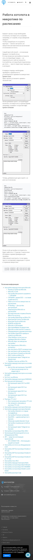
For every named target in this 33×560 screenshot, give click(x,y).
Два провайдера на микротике (18, 327)
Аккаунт (20, 2)
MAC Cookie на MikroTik (16, 355)
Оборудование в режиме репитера (19, 331)
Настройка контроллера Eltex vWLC (16, 431)
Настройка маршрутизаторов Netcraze (18, 407)
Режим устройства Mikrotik (17, 289)
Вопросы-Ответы (7, 532)
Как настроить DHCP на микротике (20, 349)
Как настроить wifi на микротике (19, 351)
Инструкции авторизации (13, 381)
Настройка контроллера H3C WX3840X (17, 467)
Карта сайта (6, 542)
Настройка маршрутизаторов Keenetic (17, 409)
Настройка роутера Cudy (13, 473)
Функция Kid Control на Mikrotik (18, 319)
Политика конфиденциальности (11, 540)
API (3, 535)
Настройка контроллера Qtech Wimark (17, 465)
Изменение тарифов (7, 510)
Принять (6, 555)
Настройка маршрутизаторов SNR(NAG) (18, 379)
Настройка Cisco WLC (12, 461)
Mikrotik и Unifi (13, 291)
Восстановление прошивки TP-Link (20, 401)
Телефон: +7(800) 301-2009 (11, 491)
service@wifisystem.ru (10, 494)
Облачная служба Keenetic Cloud (18, 421)
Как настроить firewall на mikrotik (19, 353)
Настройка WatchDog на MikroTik (19, 317)
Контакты (5, 529)
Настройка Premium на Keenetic (18, 415)
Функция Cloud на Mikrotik (17, 321)
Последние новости (9, 506)
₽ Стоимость (11, 2)
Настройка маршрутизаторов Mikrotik (17, 288)
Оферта (5, 537)
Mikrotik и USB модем (15, 325)
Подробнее (20, 552)
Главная (5, 527)
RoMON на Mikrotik (14, 323)
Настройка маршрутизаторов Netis (16, 463)
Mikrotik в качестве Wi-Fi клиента (19, 329)
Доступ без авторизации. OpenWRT (20, 367)
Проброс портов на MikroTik (17, 361)
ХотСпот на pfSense (11, 377)
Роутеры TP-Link (10, 399)
